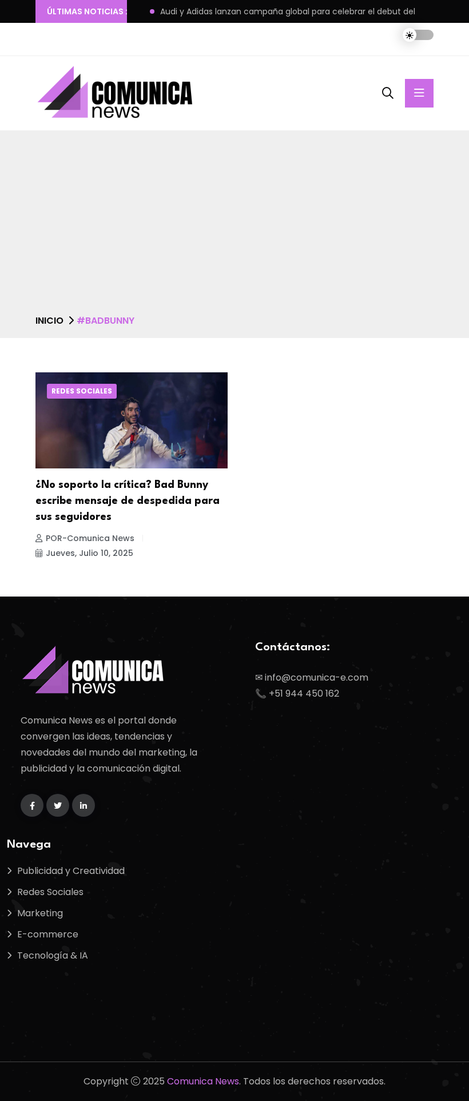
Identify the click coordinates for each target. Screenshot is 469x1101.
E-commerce (47, 934)
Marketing (40, 913)
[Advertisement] (234, 227)
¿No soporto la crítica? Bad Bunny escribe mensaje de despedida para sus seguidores (127, 501)
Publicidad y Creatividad (71, 871)
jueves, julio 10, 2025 (89, 553)
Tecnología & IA (52, 955)
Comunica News (203, 1081)
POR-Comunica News (90, 538)
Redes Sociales (81, 391)
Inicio (49, 320)
